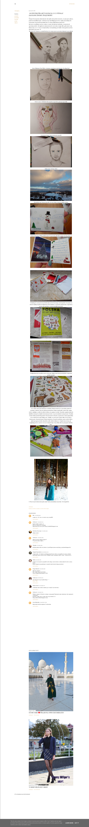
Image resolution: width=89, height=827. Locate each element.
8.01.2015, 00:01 (45, 552)
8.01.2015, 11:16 (38, 559)
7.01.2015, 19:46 (40, 522)
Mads (34, 559)
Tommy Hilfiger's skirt (38, 787)
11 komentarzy (36, 715)
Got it (77, 823)
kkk (33, 515)
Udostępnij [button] (16, 10)
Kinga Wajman (36, 568)
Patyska (34, 545)
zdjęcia (16, 22)
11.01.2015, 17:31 (40, 592)
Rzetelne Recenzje (37, 531)
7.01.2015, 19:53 (44, 531)
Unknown (35, 522)
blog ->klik (35, 580)
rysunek (16, 19)
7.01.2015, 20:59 (40, 537)
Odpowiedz (35, 519)
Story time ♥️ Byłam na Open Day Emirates (46, 713)
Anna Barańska (36, 602)
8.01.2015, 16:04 (40, 577)
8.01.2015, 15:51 (42, 568)
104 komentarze (37, 789)
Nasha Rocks (36, 585)
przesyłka (16, 17)
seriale (15, 21)
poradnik (16, 16)
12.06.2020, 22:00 (43, 602)
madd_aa (35, 577)
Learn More (69, 823)
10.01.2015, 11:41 (42, 585)
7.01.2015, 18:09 (38, 515)
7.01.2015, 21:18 (39, 545)
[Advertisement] (51, 638)
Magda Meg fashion (37, 552)
